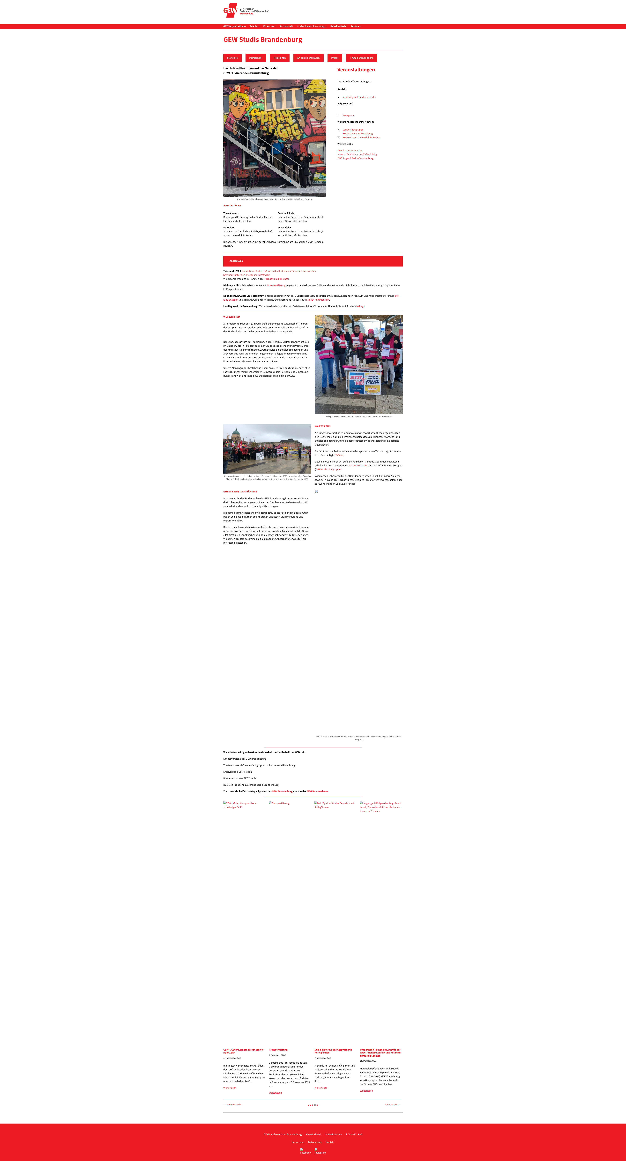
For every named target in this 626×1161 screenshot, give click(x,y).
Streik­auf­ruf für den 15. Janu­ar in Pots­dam (246, 275)
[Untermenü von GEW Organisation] (245, 26)
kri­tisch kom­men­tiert (317, 300)
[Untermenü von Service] (360, 26)
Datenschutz (315, 1142)
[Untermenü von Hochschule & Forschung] (326, 26)
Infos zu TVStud (346, 154)
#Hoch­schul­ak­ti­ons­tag (349, 150)
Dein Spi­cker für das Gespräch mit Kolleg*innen (333, 1051)
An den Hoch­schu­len (308, 58)
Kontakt (330, 1142)
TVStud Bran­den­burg (361, 58)
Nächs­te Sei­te (393, 1104)
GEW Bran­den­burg (282, 791)
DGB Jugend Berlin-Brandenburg (355, 158)
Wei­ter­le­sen (229, 1088)
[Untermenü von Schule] (259, 26)
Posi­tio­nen (280, 58)
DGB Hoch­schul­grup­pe (328, 469)
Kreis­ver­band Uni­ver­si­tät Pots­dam (361, 137)
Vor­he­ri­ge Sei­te (232, 1104)
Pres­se (335, 58)
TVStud (339, 455)
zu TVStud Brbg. (368, 154)
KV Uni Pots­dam (358, 465)
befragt (360, 306)
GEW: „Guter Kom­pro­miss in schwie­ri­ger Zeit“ (243, 1051)
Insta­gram (348, 115)
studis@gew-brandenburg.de (359, 97)
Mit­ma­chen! (255, 58)
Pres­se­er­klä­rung (276, 285)
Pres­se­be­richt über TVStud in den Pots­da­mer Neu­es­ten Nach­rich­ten (279, 271)
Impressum (298, 1142)
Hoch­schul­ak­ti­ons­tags (276, 279)
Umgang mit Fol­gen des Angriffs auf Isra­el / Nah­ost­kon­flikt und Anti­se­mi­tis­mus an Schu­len (380, 1052)
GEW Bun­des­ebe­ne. (317, 791)
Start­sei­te (232, 58)
